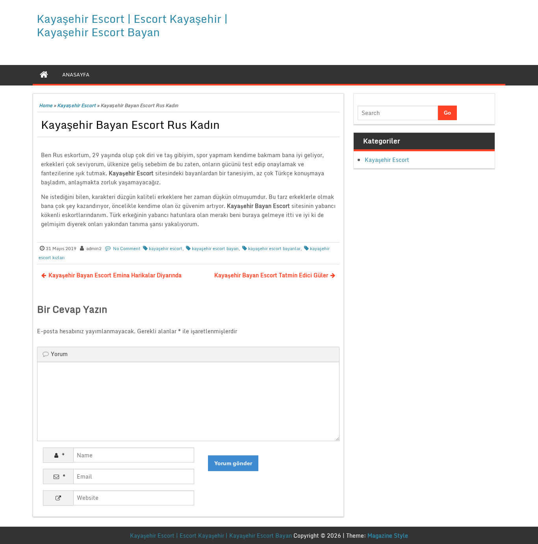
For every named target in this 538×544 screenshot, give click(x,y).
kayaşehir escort (165, 248)
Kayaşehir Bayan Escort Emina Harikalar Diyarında (115, 275)
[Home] (44, 74)
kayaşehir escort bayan (215, 248)
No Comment (127, 248)
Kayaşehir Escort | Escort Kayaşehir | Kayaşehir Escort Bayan (132, 25)
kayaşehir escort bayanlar (274, 248)
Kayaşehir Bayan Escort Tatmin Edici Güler (271, 275)
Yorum (59, 353)
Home (45, 105)
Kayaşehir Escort (76, 105)
